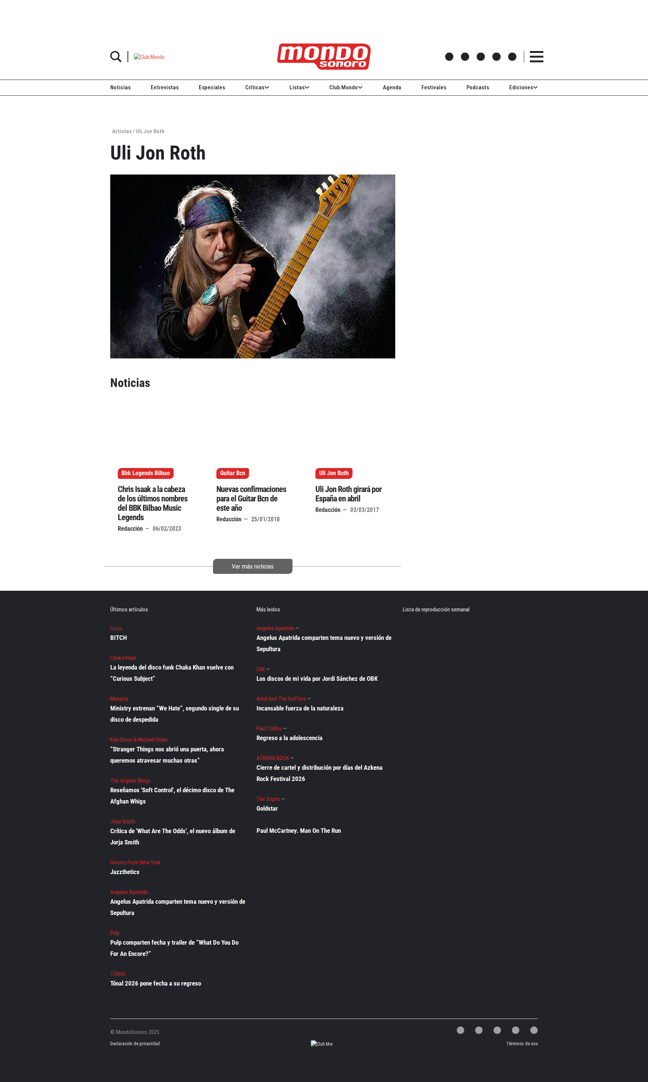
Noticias (120, 87)
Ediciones (521, 87)
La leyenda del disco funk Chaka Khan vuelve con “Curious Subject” (172, 673)
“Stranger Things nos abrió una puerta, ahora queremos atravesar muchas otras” (167, 754)
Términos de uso (522, 1043)
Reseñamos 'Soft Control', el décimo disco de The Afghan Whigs (172, 795)
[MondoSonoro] (324, 57)
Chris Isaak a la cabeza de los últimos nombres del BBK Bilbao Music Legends (153, 503)
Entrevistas (164, 87)
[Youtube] (534, 1030)
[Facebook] (479, 1030)
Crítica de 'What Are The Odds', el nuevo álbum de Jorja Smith (172, 836)
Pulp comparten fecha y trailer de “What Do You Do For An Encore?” (174, 948)
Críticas (254, 87)
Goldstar (267, 808)
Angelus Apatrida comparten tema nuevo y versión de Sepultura (177, 907)
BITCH (118, 637)
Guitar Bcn (232, 473)
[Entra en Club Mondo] (315, 1044)
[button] (149, 56)
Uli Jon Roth (334, 473)
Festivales (434, 87)
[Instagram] (497, 1030)
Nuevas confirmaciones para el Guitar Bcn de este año (251, 499)
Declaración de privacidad (134, 1043)
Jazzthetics (125, 872)
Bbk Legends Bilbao (146, 473)
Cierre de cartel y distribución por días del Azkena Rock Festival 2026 (319, 773)
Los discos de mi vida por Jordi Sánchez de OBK (317, 678)
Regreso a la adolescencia (289, 738)
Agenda (392, 87)
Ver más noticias (253, 566)
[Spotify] (515, 1030)
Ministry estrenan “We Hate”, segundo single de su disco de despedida (174, 713)
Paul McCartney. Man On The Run (298, 830)
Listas (297, 87)
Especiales (212, 87)
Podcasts (477, 87)
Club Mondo (343, 87)
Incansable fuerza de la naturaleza (300, 708)
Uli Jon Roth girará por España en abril (348, 494)
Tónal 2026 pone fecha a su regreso (155, 983)
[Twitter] (460, 1030)
